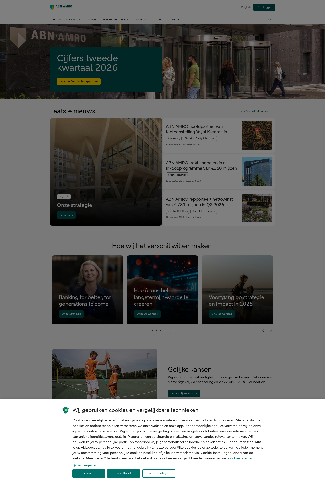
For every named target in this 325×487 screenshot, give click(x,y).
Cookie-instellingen (158, 473)
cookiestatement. (241, 458)
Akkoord (88, 473)
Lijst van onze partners (85, 465)
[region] (162, 443)
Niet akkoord (123, 473)
